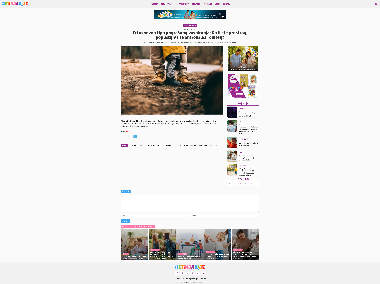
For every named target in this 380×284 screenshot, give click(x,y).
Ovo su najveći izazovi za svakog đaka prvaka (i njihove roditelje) (247, 158)
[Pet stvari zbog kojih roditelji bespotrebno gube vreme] (134, 244)
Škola (241, 152)
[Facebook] (172, 153)
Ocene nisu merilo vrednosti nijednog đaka (248, 144)
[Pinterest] (181, 153)
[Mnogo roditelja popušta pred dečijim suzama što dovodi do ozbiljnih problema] (217, 244)
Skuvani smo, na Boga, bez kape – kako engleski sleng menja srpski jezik (248, 114)
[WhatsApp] (185, 153)
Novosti (128, 131)
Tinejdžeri (243, 108)
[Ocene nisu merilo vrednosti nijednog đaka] (232, 142)
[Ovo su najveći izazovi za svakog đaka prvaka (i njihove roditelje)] (232, 156)
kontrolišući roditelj (154, 145)
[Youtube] (256, 183)
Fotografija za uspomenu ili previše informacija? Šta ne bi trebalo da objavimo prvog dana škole (248, 172)
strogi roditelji (214, 145)
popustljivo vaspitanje (188, 145)
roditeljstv (203, 145)
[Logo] (3, 4)
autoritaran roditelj (137, 145)
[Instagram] (235, 183)
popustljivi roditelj (171, 145)
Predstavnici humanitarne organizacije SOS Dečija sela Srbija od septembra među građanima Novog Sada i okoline (248, 129)
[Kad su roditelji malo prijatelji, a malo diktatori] (190, 244)
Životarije (243, 165)
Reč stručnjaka (190, 26)
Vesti (241, 121)
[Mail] (240, 183)
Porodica (125, 254)
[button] (376, 4)
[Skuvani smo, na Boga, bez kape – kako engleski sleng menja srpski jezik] (232, 112)
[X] (176, 153)
